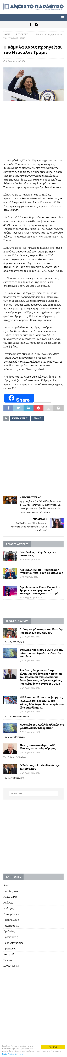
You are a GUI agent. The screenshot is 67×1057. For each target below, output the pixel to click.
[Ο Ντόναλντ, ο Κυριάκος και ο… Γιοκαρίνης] (10, 556)
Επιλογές (8, 908)
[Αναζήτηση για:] (34, 793)
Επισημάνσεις (11, 914)
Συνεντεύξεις (11, 965)
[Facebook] (30, 24)
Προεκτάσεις (10, 937)
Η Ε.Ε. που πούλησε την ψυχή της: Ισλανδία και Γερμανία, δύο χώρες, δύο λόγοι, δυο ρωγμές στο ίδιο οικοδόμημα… (42, 702)
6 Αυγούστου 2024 (15, 61)
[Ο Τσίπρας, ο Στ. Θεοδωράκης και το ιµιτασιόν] (10, 769)
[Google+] (37, 24)
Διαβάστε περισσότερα (12, 1054)
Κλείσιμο (53, 1046)
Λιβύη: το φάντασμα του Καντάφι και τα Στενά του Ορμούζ (41, 630)
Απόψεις (8, 902)
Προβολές (9, 931)
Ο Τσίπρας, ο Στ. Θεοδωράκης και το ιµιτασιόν (41, 767)
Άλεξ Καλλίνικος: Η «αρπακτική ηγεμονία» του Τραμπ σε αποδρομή (41, 571)
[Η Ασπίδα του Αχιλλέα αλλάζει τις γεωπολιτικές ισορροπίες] (10, 728)
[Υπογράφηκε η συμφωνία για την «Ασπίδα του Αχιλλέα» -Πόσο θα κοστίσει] (10, 653)
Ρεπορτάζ (8, 954)
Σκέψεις (7, 960)
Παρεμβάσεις (11, 925)
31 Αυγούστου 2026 (31, 636)
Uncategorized (11, 891)
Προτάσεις (9, 948)
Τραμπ (37, 418)
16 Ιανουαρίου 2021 (31, 559)
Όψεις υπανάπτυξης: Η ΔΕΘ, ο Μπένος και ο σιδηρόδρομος (39, 746)
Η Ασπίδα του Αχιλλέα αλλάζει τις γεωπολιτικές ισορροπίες (42, 726)
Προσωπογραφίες (13, 942)
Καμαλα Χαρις (19, 418)
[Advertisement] (33, 130)
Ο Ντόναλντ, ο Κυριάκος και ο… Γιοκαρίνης (39, 554)
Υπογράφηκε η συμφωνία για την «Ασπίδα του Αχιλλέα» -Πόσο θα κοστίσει (41, 653)
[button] (62, 17)
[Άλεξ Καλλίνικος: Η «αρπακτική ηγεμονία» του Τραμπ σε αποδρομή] (10, 573)
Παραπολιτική (11, 919)
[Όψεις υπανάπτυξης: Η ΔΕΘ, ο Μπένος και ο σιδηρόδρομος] (10, 748)
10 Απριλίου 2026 (30, 576)
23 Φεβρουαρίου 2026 (32, 597)
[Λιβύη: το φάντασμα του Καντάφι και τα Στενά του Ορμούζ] (10, 633)
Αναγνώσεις (10, 897)
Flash (6, 885)
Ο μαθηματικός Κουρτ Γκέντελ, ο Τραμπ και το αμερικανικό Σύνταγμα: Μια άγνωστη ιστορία (40, 590)
